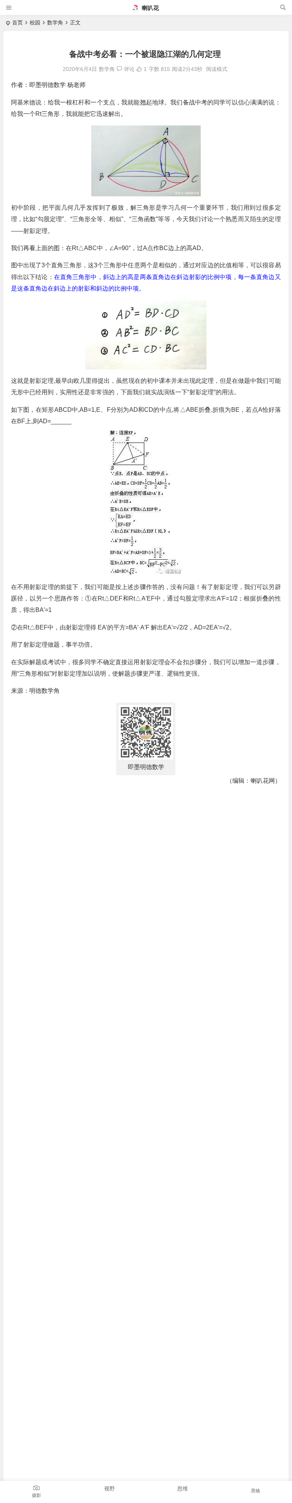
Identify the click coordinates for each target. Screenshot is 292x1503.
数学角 (55, 22)
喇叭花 (149, 8)
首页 (17, 22)
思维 (182, 1488)
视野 (109, 1488)
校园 (35, 22)
